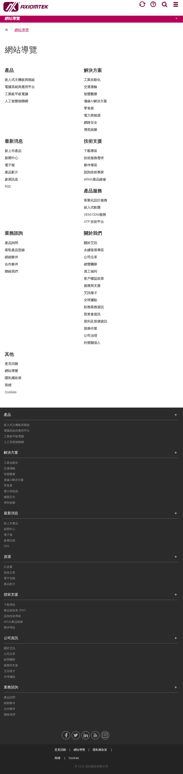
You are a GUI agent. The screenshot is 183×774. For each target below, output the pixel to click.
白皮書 (8, 567)
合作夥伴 (11, 264)
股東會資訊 (92, 314)
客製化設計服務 (95, 200)
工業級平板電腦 (16, 94)
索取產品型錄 (15, 250)
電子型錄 (9, 578)
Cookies (10, 392)
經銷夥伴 (11, 257)
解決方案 (11, 452)
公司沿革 (90, 257)
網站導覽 (12, 18)
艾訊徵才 (90, 293)
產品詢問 (11, 243)
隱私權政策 (13, 378)
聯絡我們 (11, 271)
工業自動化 (92, 80)
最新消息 (11, 513)
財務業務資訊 (94, 307)
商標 (8, 385)
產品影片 (11, 172)
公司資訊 (11, 638)
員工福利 (90, 271)
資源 (7, 557)
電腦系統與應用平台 (20, 87)
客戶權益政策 (94, 278)
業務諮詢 (11, 687)
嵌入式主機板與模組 (20, 80)
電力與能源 (92, 115)
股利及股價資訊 (95, 321)
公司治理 (90, 335)
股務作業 (90, 328)
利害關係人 (92, 343)
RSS (8, 186)
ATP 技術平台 (94, 222)
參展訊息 (11, 179)
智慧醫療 (90, 94)
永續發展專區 (94, 250)
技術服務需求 (94, 158)
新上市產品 (13, 151)
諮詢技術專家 (94, 172)
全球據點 (90, 300)
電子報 (10, 165)
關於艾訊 (90, 243)
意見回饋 (11, 363)
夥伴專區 (90, 165)
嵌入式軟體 (92, 207)
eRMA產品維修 (95, 179)
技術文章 (9, 572)
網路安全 (90, 122)
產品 (7, 415)
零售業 (89, 108)
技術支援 (11, 594)
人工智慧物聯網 (16, 101)
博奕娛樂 (90, 129)
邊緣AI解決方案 (95, 101)
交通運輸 (90, 87)
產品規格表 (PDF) (15, 610)
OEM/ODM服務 (95, 214)
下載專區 (90, 151)
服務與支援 (92, 285)
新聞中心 (11, 158)
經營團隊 (90, 264)
